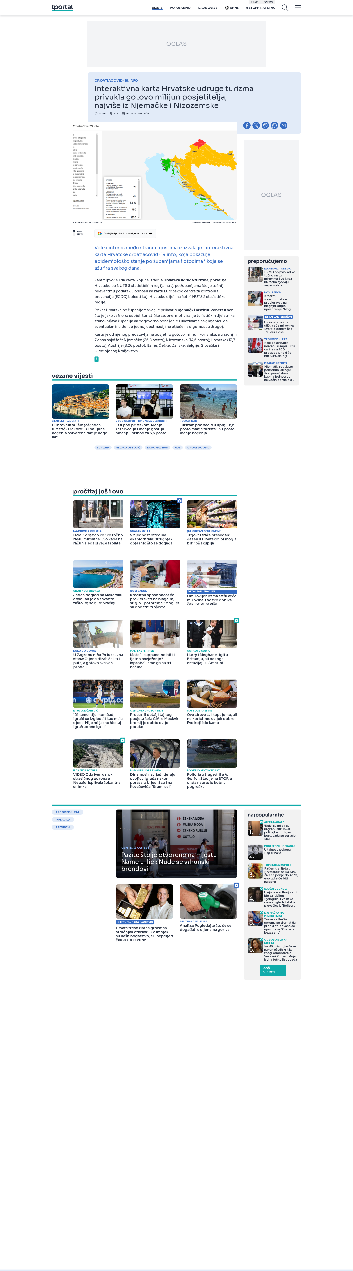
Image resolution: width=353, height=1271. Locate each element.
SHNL (234, 8)
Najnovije (207, 8)
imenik (254, 2)
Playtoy (268, 2)
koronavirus (157, 447)
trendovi (63, 827)
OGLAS (176, 43)
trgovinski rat (67, 812)
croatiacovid (198, 447)
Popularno (180, 8)
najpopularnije (266, 815)
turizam (103, 447)
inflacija (63, 819)
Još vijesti (269, 970)
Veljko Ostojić (128, 447)
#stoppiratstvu (260, 8)
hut (178, 447)
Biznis (157, 8)
